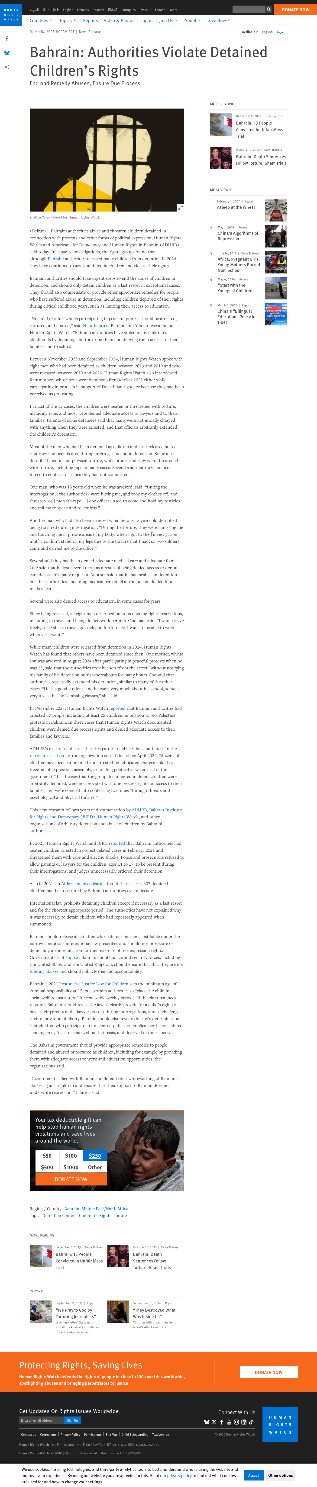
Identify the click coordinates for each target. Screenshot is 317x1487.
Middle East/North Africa (105, 1208)
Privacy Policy (70, 1434)
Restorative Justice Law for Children (93, 983)
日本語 (113, 9)
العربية (34, 9)
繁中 (56, 9)
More (177, 9)
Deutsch (98, 9)
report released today (50, 755)
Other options (280, 1475)
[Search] (268, 9)
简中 (45, 9)
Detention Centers (59, 1215)
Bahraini (56, 258)
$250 (95, 1155)
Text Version (160, 1434)
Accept (253, 1475)
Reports (90, 20)
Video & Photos (119, 20)
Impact (147, 20)
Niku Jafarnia (95, 325)
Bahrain (71, 1208)
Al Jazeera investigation (83, 883)
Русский (145, 9)
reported (117, 708)
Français (83, 9)
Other (95, 1167)
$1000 (71, 1167)
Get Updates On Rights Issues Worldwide (69, 1411)
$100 (71, 1155)
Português (128, 9)
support (73, 957)
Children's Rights (95, 1215)
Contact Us (28, 1434)
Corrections (48, 1434)
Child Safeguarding (135, 1434)
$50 (47, 1155)
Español (160, 9)
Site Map (112, 1434)
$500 (47, 1167)
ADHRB (139, 810)
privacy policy (179, 1475)
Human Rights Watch (118, 816)
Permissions (93, 1434)
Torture (120, 1215)
